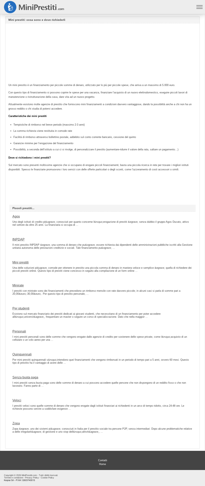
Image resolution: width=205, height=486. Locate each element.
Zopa (16, 423)
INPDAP (18, 239)
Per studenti (20, 308)
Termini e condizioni (13, 477)
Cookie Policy (47, 477)
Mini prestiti (20, 262)
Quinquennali (22, 354)
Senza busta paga (25, 377)
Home (102, 464)
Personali (19, 331)
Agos (16, 216)
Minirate (18, 285)
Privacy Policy (32, 477)
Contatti (102, 460)
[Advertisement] (102, 54)
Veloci (16, 400)
